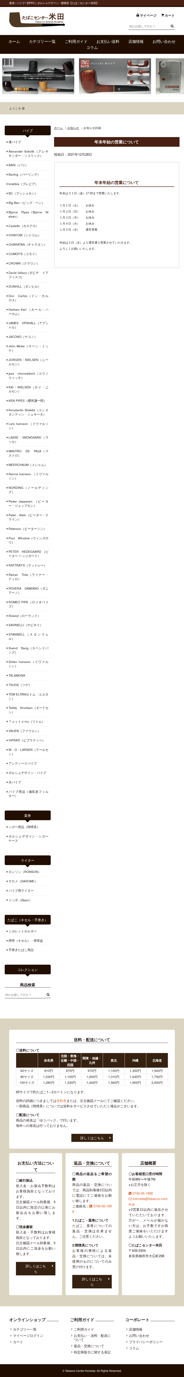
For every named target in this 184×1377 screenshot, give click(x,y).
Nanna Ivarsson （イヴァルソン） (28, 476)
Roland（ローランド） (25, 616)
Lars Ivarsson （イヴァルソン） (28, 426)
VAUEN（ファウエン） (25, 731)
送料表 (61, 1100)
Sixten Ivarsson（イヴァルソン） (28, 664)
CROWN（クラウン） (24, 263)
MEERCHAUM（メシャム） (28, 465)
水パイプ (15, 782)
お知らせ (73, 128)
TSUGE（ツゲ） (20, 685)
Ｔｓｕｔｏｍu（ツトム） (27, 721)
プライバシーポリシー (146, 1341)
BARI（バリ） (18, 165)
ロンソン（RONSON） (25, 872)
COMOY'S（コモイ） (23, 254)
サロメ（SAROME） (23, 881)
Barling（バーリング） (24, 174)
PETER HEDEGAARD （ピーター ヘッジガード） (28, 553)
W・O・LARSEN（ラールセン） (28, 752)
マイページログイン (28, 1335)
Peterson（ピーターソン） (27, 529)
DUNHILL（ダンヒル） (25, 286)
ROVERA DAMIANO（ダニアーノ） (28, 590)
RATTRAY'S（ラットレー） (28, 565)
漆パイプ (15, 142)
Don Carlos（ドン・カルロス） (28, 298)
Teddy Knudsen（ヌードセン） (28, 710)
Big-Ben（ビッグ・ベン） (27, 203)
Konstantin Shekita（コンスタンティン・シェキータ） (28, 412)
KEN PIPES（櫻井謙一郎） (28, 400)
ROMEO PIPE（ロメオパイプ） (28, 604)
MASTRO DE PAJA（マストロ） (28, 453)
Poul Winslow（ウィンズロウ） (28, 540)
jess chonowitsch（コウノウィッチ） (28, 375)
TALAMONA (17, 675)
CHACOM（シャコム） (25, 235)
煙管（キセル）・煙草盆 (26, 940)
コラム (92, 47)
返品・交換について (89, 1345)
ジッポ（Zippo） (20, 900)
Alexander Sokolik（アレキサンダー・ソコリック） (28, 153)
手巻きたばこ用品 (21, 950)
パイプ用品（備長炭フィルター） (28, 793)
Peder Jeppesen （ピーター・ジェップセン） (28, 503)
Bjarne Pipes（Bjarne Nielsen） (28, 214)
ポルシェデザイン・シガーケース (28, 838)
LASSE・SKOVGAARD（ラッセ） (28, 439)
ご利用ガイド (76, 41)
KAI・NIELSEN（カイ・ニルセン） (28, 389)
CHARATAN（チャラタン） (28, 244)
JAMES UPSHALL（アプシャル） (28, 325)
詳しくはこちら (92, 1137)
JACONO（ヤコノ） (23, 336)
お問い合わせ (164, 41)
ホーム (14, 41)
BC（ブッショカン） (23, 193)
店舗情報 (136, 41)
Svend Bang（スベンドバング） (28, 650)
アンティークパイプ (23, 763)
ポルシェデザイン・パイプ (27, 773)
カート (18, 1341)
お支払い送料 (107, 41)
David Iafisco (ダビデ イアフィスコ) (28, 275)
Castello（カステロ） (24, 226)
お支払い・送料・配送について (92, 1337)
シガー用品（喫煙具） (24, 827)
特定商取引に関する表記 (92, 1352)
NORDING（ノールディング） (28, 489)
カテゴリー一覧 (42, 41)
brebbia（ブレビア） (23, 184)
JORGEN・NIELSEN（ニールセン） (28, 362)
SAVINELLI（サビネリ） (26, 625)
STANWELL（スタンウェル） (28, 636)
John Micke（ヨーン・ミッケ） (28, 348)
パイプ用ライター (21, 890)
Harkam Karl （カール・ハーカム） (28, 311)
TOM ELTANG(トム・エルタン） (28, 696)
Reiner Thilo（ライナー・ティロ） (28, 577)
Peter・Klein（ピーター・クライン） (28, 517)
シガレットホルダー (23, 931)
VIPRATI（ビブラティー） (27, 740)
